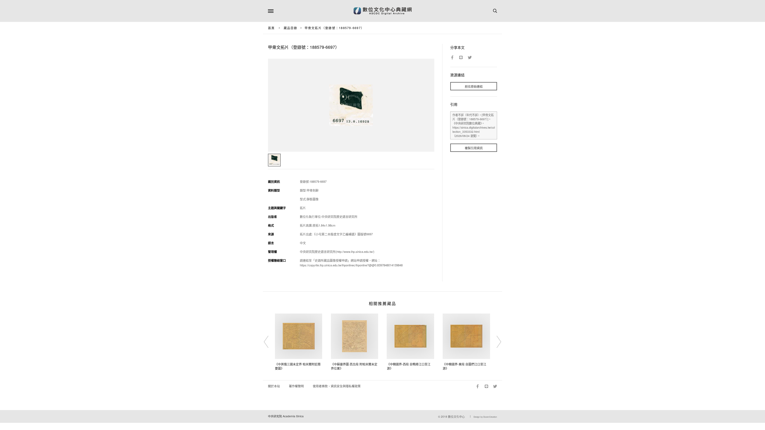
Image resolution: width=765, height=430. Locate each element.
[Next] (495, 342)
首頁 (271, 28)
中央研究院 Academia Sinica (286, 416)
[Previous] (270, 342)
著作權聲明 (296, 386)
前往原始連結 (474, 86)
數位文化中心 (456, 416)
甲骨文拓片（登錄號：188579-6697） (334, 28)
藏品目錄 (290, 28)
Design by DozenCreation (485, 416)
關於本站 (274, 386)
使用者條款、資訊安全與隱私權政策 (337, 386)
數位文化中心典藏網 (383, 11)
